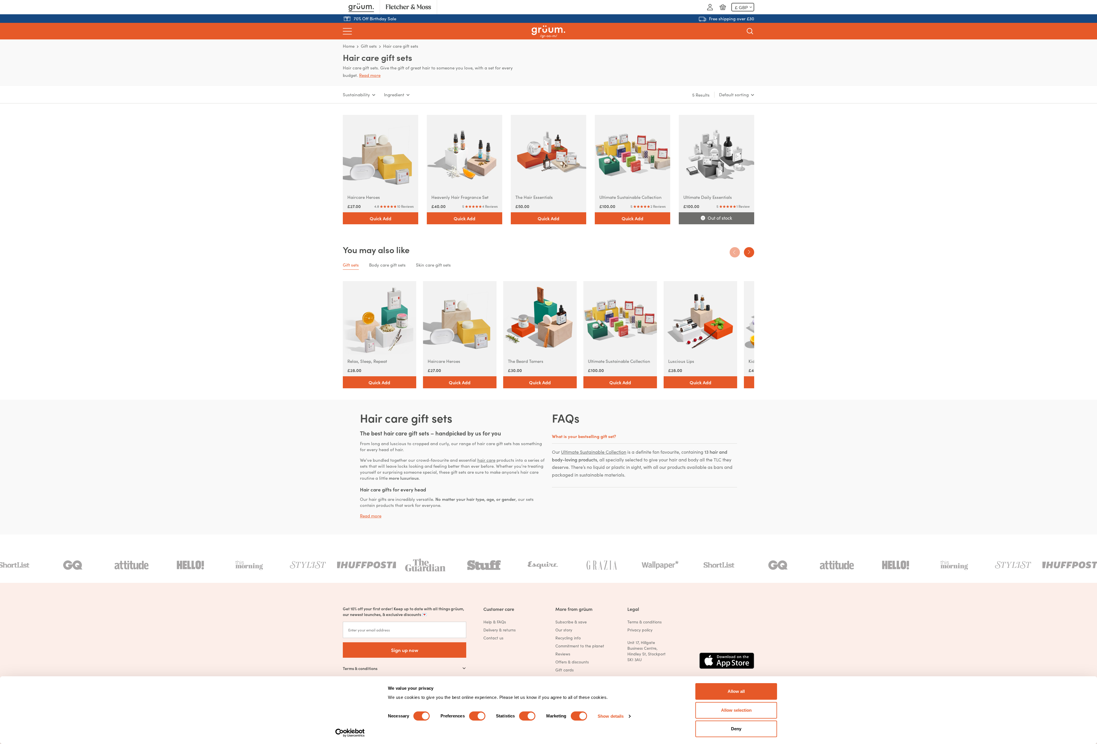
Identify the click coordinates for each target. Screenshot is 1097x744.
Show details (611, 716)
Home (349, 46)
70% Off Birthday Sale (375, 18)
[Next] (749, 252)
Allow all (736, 691)
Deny (736, 728)
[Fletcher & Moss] (408, 7)
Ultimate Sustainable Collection (630, 197)
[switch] (477, 716)
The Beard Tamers (525, 361)
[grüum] (548, 31)
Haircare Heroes (363, 197)
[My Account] (710, 7)
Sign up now (404, 650)
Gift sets (369, 46)
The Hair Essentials (534, 197)
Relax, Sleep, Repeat (367, 361)
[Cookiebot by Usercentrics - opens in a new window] (350, 733)
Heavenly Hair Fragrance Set (460, 197)
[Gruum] (361, 7)
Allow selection (736, 710)
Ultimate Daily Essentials (707, 197)
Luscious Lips (681, 361)
